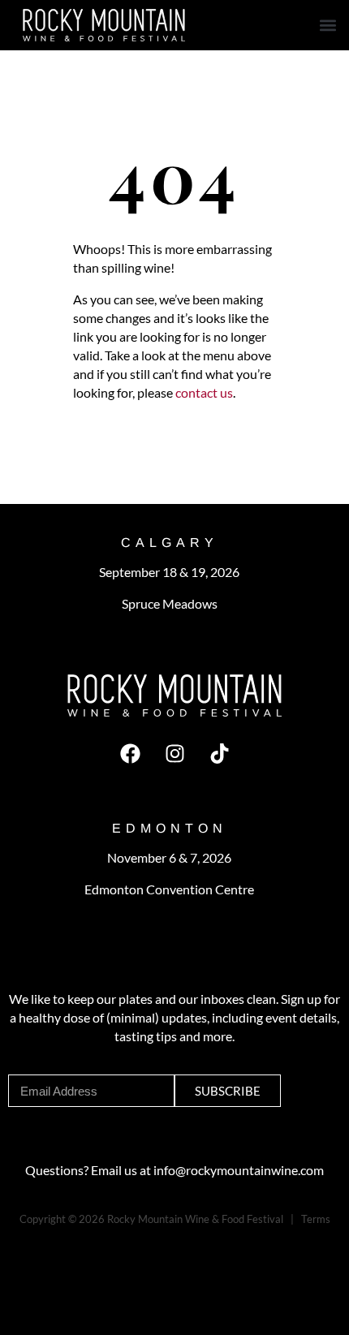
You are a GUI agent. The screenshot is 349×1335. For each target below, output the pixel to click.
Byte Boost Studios (97, 1237)
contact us (203, 392)
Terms (315, 1218)
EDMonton (169, 828)
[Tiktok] (219, 753)
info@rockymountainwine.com (238, 1170)
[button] (327, 25)
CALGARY (169, 542)
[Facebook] (130, 753)
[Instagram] (174, 753)
